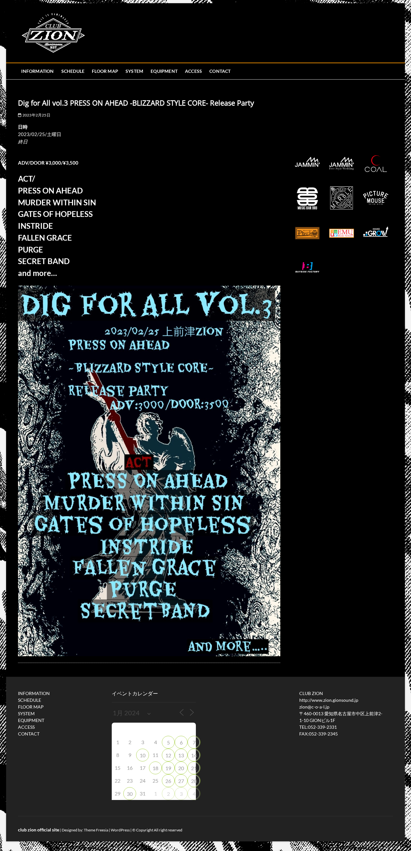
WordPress (120, 830)
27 (181, 781)
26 (168, 781)
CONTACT (220, 71)
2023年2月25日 (36, 115)
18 (155, 768)
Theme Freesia (96, 830)
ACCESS (193, 71)
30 (130, 794)
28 (194, 781)
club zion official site (38, 829)
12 (168, 755)
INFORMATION (37, 71)
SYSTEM (134, 71)
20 (181, 768)
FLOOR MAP (105, 71)
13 (181, 755)
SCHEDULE (73, 71)
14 (194, 755)
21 (194, 768)
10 (142, 755)
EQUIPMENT (164, 71)
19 (168, 768)
